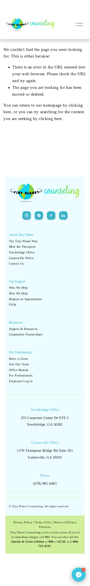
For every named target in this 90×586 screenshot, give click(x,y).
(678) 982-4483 (45, 483)
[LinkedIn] (63, 215)
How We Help (18, 293)
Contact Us (16, 263)
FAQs (12, 304)
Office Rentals (18, 370)
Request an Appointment (25, 299)
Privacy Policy (23, 522)
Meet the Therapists (22, 246)
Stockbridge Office (22, 252)
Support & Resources (23, 329)
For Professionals (21, 375)
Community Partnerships (25, 334)
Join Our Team (19, 364)
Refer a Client (18, 358)
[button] (79, 575)
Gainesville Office (21, 258)
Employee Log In (21, 381)
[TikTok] (51, 215)
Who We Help (18, 287)
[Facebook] (39, 215)
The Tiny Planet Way (23, 241)
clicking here (50, 118)
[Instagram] (26, 215)
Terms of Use (43, 522)
